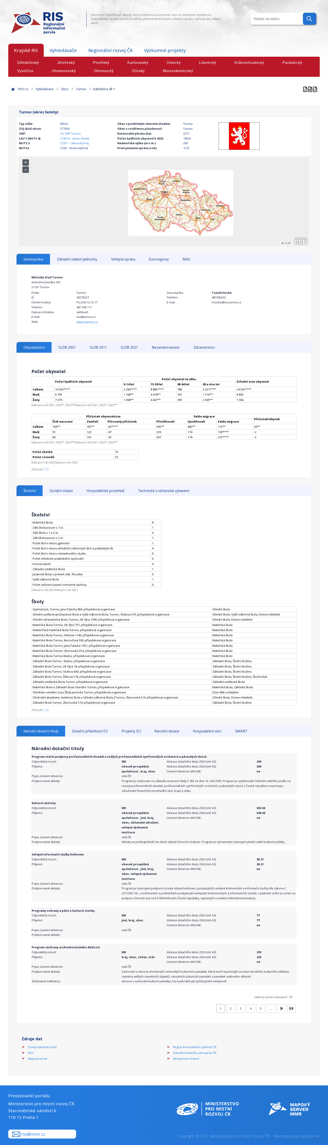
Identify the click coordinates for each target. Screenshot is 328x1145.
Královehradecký (249, 63)
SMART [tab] (241, 731)
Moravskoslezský (178, 71)
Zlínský (138, 71)
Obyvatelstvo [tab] (34, 347)
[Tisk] (310, 89)
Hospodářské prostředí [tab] (105, 490)
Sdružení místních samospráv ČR (194, 1053)
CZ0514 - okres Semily (74, 138)
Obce (65, 89)
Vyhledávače (63, 50)
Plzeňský (101, 63)
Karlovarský (137, 63)
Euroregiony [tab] (159, 259)
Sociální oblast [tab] (61, 490)
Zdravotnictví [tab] (204, 347)
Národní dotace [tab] (166, 731)
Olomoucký (104, 71)
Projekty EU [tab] (131, 731)
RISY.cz (23, 89)
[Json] (315, 89)
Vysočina (25, 71)
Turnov (81, 89)
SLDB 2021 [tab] (129, 347)
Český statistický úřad (42, 1047)
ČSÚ (46, 469)
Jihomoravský (64, 71)
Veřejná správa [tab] (123, 259)
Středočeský (28, 63)
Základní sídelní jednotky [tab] (77, 259)
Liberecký (207, 63)
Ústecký (174, 63)
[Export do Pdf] (305, 89)
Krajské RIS (26, 50)
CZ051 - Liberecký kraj (74, 143)
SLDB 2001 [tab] (67, 347)
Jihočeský (66, 63)
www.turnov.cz (87, 322)
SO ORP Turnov (70, 133)
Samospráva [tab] (33, 259)
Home (13, 89)
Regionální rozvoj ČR (110, 50)
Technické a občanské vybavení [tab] (163, 490)
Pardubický (292, 63)
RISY (31, 1053)
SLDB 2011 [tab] (98, 347)
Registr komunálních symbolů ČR (194, 1047)
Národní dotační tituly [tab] (40, 731)
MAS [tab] (186, 259)
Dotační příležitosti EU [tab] (90, 731)
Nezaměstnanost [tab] (166, 347)
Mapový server (38, 1059)
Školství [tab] (29, 490)
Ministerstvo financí (186, 1059)
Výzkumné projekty (165, 50)
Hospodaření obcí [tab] (207, 731)
